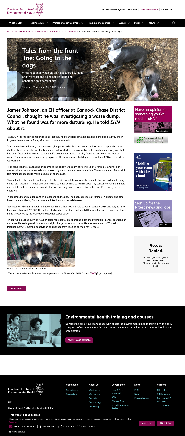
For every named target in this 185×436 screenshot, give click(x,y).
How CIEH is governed (117, 391)
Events (122, 23)
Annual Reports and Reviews (121, 407)
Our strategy (95, 402)
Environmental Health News (20, 31)
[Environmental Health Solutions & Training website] (151, 139)
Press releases (141, 398)
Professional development (65, 23)
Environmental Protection (47, 31)
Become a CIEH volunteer (164, 400)
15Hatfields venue (149, 9)
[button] (71, 432)
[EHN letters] (153, 119)
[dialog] (92, 423)
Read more (13, 422)
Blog (136, 394)
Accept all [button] (147, 423)
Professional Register (113, 9)
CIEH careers (163, 394)
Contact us (166, 9)
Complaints (71, 394)
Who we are (94, 394)
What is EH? (15, 23)
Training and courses (99, 23)
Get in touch (72, 390)
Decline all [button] (165, 423)
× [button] (182, 414)
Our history (94, 406)
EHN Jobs (132, 9)
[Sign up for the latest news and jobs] (153, 213)
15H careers (163, 405)
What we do (94, 390)
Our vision (93, 398)
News (152, 23)
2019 (64, 31)
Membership (37, 23)
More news (16, 288)
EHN (93, 273)
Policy (137, 23)
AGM (114, 397)
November (74, 31)
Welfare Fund (118, 401)
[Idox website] (153, 171)
